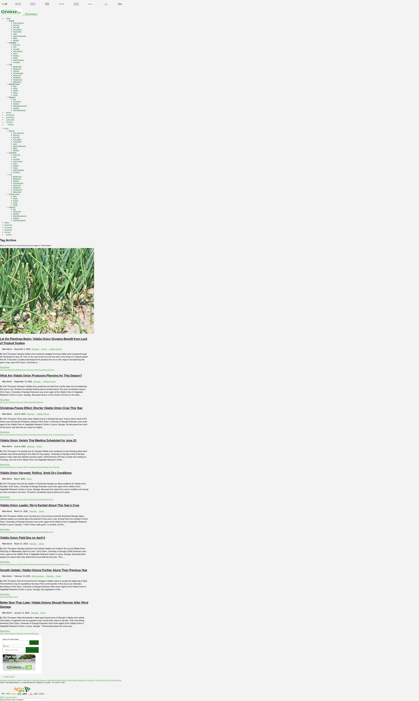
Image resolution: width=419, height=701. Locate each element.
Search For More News (11, 639)
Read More (5, 367)
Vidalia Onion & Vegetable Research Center (59, 434)
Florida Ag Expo (115, 680)
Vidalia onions (48, 499)
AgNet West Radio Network (57, 680)
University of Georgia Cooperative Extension (23, 633)
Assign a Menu (9, 676)
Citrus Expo (90, 680)
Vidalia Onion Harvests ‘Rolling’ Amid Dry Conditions (35, 472)
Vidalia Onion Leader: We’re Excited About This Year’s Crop (39, 505)
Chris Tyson (4, 370)
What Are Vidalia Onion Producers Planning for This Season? (41, 375)
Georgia (35, 349)
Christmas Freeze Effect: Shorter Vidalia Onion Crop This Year (41, 408)
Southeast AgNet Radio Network (11, 680)
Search (34, 642)
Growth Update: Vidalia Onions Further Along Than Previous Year (43, 570)
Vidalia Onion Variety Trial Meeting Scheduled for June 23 (38, 440)
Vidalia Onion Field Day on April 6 (22, 537)
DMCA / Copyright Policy (8, 697)
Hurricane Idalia (13, 370)
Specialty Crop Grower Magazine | (36, 680)
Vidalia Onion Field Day (52, 467)
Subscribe (32, 650)
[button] (29, 14)
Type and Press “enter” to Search (11, 699)
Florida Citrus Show (102, 680)
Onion (44, 349)
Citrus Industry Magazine (76, 680)
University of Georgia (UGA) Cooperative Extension (36, 370)
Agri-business (38, 576)
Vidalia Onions (55, 349)
